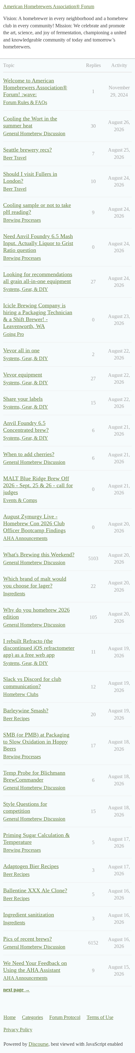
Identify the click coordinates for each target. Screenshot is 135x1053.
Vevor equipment (22, 374)
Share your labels (23, 399)
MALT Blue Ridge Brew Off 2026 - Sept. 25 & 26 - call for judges (38, 485)
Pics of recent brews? (27, 939)
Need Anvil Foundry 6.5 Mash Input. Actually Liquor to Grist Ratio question (38, 243)
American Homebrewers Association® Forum (48, 6)
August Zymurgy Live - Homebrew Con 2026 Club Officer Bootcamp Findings (34, 523)
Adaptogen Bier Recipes (31, 866)
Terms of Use (100, 1017)
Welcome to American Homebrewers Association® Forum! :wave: (35, 87)
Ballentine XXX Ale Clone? (35, 890)
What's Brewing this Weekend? (38, 554)
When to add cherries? (28, 454)
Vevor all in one (21, 350)
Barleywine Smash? (25, 710)
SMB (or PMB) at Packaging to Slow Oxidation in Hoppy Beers (36, 742)
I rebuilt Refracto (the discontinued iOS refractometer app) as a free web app (38, 648)
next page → (16, 989)
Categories (32, 1017)
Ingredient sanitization (28, 914)
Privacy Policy (17, 1029)
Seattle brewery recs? (27, 150)
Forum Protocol (64, 1017)
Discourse (38, 1044)
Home (9, 1017)
